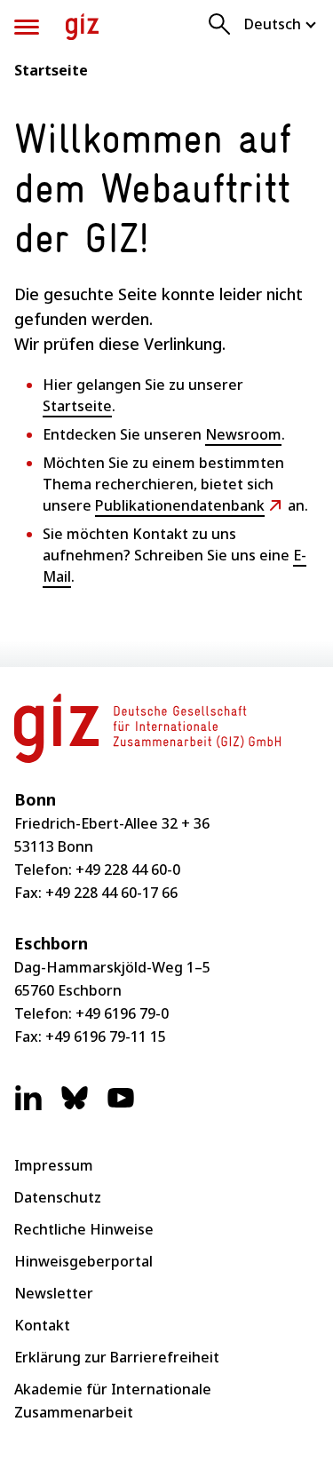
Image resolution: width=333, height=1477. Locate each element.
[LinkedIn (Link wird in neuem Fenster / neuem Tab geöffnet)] (28, 1106)
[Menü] (27, 27)
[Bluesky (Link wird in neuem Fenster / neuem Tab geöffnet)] (74, 1106)
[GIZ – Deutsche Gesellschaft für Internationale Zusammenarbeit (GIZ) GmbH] (82, 26)
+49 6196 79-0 (122, 1013)
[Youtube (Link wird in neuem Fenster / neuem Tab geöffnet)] (121, 1106)
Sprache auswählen (281, 24)
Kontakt (42, 1325)
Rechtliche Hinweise (84, 1229)
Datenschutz (57, 1197)
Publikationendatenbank (180, 505)
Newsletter (53, 1293)
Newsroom (243, 434)
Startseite (51, 70)
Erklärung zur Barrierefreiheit (116, 1357)
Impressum (53, 1165)
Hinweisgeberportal (83, 1261)
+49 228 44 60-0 (127, 869)
